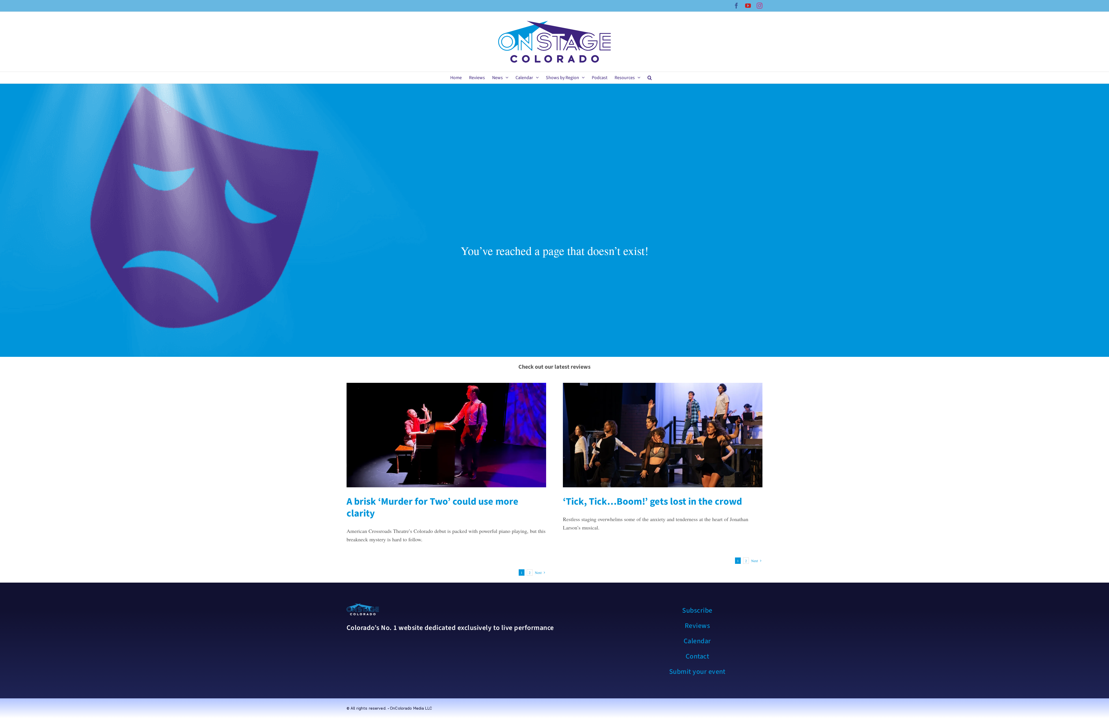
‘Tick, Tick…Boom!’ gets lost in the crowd (652, 502)
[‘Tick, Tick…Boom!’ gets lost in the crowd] (662, 435)
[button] (649, 77)
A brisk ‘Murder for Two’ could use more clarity (432, 508)
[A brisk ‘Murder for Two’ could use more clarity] (446, 435)
